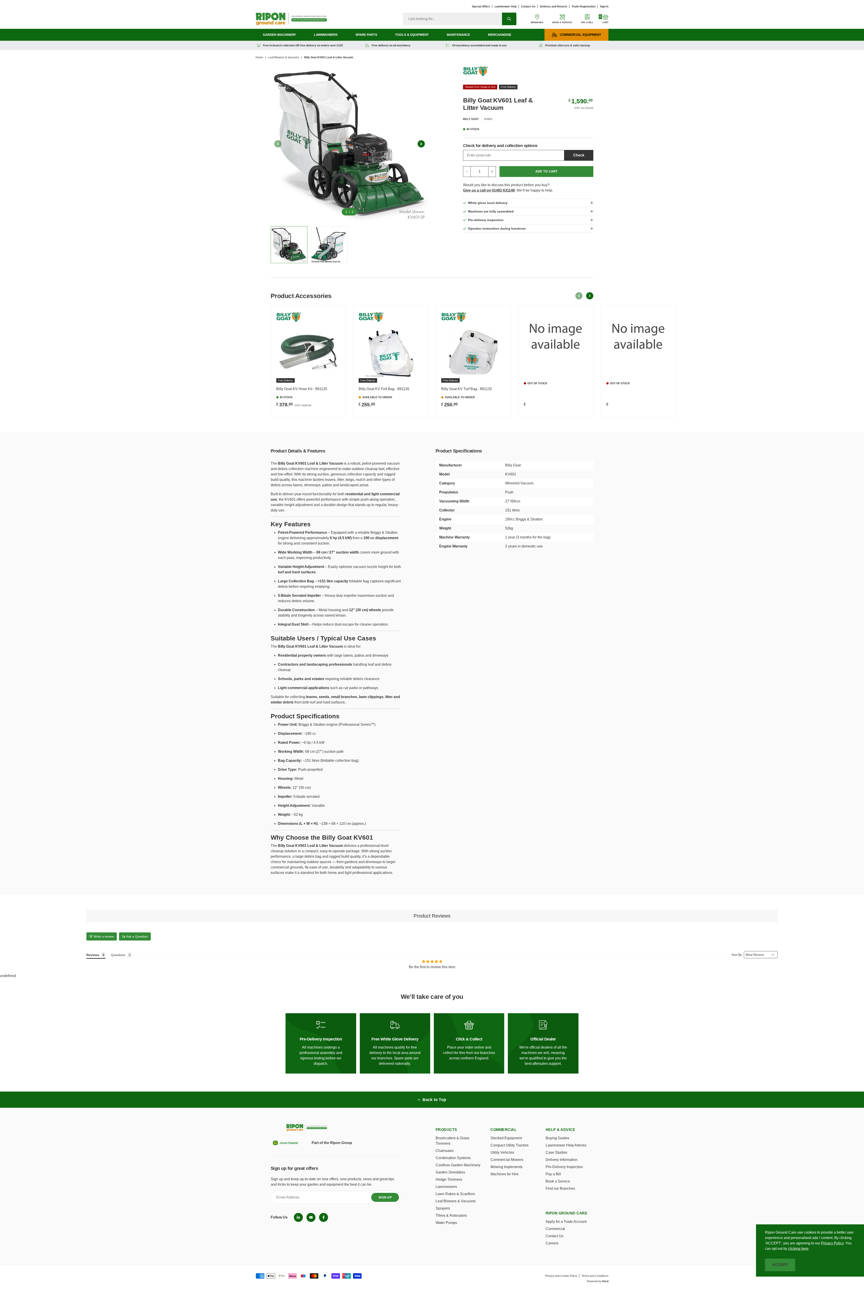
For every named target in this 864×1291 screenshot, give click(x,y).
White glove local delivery (488, 203)
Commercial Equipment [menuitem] (580, 34)
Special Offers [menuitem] (481, 6)
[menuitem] (298, 1217)
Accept (780, 1265)
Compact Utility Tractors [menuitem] (509, 1145)
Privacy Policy (832, 1243)
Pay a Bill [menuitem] (553, 1174)
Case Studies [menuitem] (556, 1152)
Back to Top (434, 1099)
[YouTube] (310, 1217)
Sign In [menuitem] (604, 6)
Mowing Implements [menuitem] (506, 1167)
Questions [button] (118, 955)
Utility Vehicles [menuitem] (502, 1152)
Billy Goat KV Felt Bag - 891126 (384, 389)
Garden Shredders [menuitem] (450, 1172)
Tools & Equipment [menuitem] (412, 34)
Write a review (104, 936)
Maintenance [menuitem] (458, 34)
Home (259, 57)
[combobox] (452, 19)
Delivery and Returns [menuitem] (553, 6)
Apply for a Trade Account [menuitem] (566, 1221)
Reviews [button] (92, 955)
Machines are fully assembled (491, 211)
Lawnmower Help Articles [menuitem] (566, 1145)
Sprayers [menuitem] (443, 1208)
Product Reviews (432, 916)
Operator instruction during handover (497, 228)
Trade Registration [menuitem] (583, 6)
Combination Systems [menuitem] (453, 1158)
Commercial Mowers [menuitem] (506, 1160)
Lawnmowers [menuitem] (326, 34)
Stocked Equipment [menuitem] (506, 1138)
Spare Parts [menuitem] (366, 34)
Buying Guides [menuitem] (557, 1138)
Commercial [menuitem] (555, 1229)
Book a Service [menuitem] (558, 1181)
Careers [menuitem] (552, 1243)
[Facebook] (323, 1217)
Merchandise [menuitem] (499, 34)
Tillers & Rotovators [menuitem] (451, 1215)
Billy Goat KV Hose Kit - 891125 (301, 389)
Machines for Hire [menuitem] (504, 1174)
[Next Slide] (589, 295)
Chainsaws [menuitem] (445, 1151)
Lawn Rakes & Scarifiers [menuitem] (455, 1194)
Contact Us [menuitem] (528, 6)
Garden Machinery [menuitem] (279, 34)
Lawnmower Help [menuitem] (506, 6)
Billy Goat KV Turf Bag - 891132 (466, 389)
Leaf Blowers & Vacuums (283, 57)
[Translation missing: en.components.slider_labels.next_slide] (421, 143)
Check (578, 155)
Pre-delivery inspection (486, 220)
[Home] (291, 19)
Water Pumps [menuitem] (446, 1223)
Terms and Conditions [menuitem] (595, 1275)
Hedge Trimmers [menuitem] (449, 1179)
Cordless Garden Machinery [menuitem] (458, 1165)
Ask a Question (137, 936)
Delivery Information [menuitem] (562, 1160)
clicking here (798, 1248)
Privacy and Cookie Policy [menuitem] (561, 1275)
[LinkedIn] (298, 1217)
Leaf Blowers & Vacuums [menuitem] (456, 1201)
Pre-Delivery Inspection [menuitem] (564, 1167)
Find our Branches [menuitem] (560, 1188)
